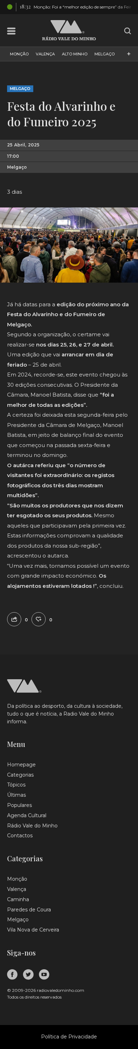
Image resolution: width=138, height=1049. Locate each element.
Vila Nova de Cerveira (33, 930)
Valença (45, 54)
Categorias (20, 775)
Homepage (21, 764)
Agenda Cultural (26, 815)
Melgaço (104, 54)
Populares (19, 805)
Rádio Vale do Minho (32, 825)
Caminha (18, 899)
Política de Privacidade (69, 1036)
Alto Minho (74, 54)
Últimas (16, 795)
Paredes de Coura (29, 909)
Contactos (20, 835)
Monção (19, 54)
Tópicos (16, 785)
